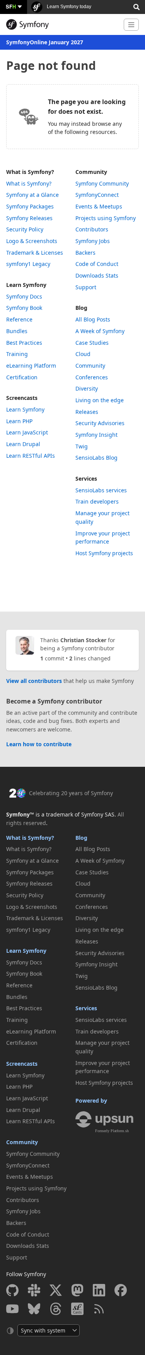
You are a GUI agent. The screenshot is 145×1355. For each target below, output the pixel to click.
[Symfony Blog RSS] (99, 1309)
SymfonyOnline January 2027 (44, 42)
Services (86, 478)
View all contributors (34, 680)
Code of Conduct (96, 264)
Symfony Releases (29, 218)
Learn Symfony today (68, 6)
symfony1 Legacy (28, 264)
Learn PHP (19, 421)
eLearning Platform (31, 365)
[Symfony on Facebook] (120, 1290)
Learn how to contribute (39, 744)
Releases (86, 411)
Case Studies (92, 342)
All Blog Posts (92, 319)
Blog (81, 307)
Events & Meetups (98, 206)
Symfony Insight (96, 434)
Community (91, 171)
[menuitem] (38, 183)
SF (11, 6)
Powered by (91, 1100)
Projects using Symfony (105, 218)
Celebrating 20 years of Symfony (71, 793)
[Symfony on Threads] (55, 1309)
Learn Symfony (26, 284)
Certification (22, 377)
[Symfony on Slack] (34, 1290)
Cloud (82, 354)
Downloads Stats (96, 275)
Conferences (91, 377)
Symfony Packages (30, 206)
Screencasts (22, 397)
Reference (19, 319)
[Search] (136, 6)
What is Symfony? (30, 171)
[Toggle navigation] (131, 25)
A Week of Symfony (100, 331)
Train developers (97, 501)
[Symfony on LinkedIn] (99, 1290)
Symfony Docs (24, 296)
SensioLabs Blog (96, 457)
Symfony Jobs (92, 241)
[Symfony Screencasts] (77, 1309)
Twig (81, 446)
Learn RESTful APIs (30, 455)
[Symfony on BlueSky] (34, 1309)
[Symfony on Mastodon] (77, 1290)
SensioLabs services (101, 490)
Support (85, 287)
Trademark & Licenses (34, 252)
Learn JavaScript (27, 432)
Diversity (86, 388)
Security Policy (24, 229)
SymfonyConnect (97, 194)
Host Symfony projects (104, 553)
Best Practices (24, 342)
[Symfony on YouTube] (12, 1309)
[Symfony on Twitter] (55, 1290)
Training (17, 354)
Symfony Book (24, 307)
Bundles (16, 331)
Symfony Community (102, 183)
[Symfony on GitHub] (12, 1290)
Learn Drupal (23, 444)
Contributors (91, 229)
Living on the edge (99, 400)
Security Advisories (100, 423)
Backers (85, 252)
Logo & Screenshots (31, 241)
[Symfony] (62, 24)
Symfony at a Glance (32, 194)
